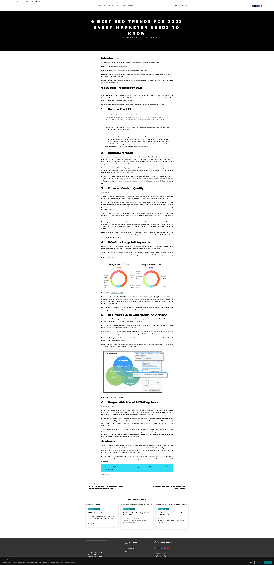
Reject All (259, 562)
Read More (91, 523)
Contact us (108, 467)
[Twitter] (255, 6)
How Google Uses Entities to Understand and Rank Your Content (171, 514)
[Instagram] (259, 6)
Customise (250, 562)
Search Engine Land (117, 293)
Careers (124, 5)
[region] (137, 561)
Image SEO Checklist (117, 397)
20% (126, 325)
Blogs (117, 5)
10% (145, 157)
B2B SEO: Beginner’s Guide (96, 513)
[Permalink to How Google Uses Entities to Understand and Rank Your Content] (172, 504)
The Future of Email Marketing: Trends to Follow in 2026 (136, 514)
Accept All (268, 562)
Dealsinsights (164, 456)
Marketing (123, 38)
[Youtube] (261, 6)
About (105, 5)
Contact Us (130, 5)
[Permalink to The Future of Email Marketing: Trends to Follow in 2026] (137, 504)
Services (111, 5)
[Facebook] (253, 6)
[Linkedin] (257, 6)
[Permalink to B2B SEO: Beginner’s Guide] (93, 504)
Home (99, 5)
